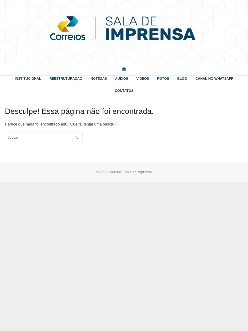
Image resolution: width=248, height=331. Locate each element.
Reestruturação (65, 78)
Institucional (28, 78)
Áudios (121, 78)
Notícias (99, 78)
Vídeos (142, 78)
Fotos (163, 78)
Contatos (124, 91)
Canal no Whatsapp (214, 78)
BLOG (182, 78)
